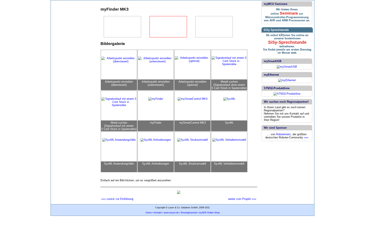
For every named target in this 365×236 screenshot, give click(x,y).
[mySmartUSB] (287, 66)
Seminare (289, 13)
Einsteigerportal (189, 212)
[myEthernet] (287, 80)
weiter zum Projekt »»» (242, 199)
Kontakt (158, 212)
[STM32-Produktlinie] (287, 93)
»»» (306, 137)
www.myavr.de (171, 212)
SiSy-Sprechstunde (287, 42)
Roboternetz (283, 134)
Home (149, 212)
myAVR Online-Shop (209, 212)
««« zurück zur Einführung (117, 199)
